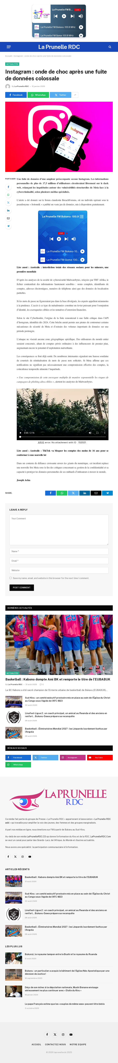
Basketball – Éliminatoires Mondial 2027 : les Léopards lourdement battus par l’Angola (66, 730)
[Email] (8, 218)
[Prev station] (72, 16)
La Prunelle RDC (21, 86)
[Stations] (81, 216)
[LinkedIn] (8, 210)
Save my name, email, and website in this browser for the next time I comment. (51, 578)
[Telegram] (8, 226)
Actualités (12, 64)
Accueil (8, 56)
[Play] (64, 16)
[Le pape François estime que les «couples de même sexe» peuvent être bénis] (13, 1008)
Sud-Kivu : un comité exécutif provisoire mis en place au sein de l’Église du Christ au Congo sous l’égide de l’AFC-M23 (67, 699)
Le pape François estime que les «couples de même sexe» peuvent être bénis (65, 1004)
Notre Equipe (78, 1044)
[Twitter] (8, 202)
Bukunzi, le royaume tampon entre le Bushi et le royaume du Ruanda (61, 954)
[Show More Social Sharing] (75, 95)
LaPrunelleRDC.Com (100, 836)
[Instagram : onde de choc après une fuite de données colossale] (59, 137)
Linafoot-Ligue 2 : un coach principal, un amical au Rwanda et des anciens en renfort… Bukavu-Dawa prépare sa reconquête (66, 715)
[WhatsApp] (8, 195)
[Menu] (9, 46)
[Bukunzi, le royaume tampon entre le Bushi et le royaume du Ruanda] (13, 958)
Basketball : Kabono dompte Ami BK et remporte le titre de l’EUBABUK (57, 679)
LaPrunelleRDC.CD (36, 836)
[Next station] (55, 16)
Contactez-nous (55, 1044)
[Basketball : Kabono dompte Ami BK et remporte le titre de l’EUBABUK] (59, 645)
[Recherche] (109, 46)
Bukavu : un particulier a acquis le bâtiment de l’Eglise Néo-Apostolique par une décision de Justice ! (67, 972)
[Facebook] (8, 187)
